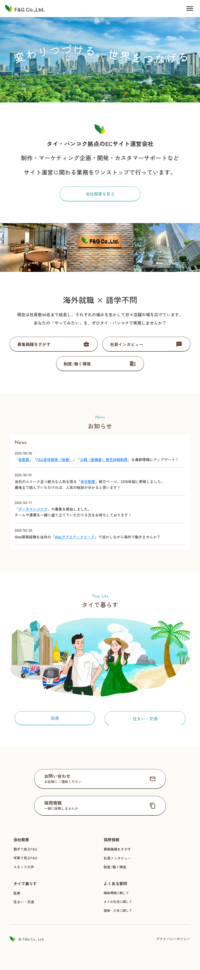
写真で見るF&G (25, 857)
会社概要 (21, 839)
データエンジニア (33, 509)
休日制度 (87, 481)
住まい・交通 (23, 901)
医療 (16, 893)
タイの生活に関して (118, 901)
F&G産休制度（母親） (55, 459)
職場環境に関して (116, 893)
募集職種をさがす (117, 849)
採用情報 (111, 839)
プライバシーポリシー (173, 938)
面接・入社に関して (118, 910)
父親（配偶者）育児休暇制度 (104, 459)
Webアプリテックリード (75, 536)
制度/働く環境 (115, 866)
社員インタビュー (117, 858)
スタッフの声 (23, 866)
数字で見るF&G (25, 849)
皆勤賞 (23, 459)
